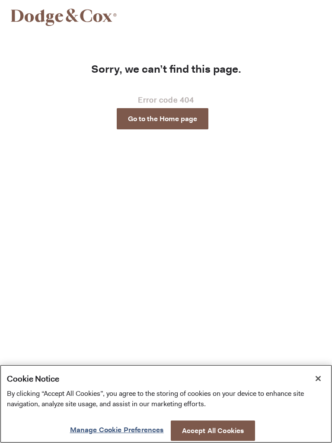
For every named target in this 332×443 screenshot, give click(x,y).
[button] (166, 118)
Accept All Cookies (213, 430)
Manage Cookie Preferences (117, 429)
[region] (166, 404)
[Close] (318, 378)
